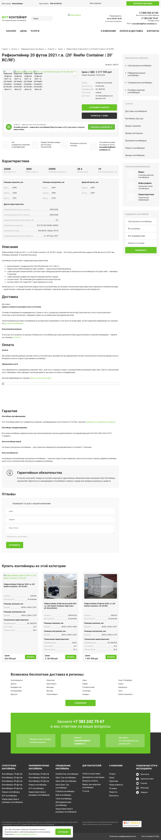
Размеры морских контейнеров (136, 91)
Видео (141, 172)
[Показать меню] (3, 31)
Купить (30, 657)
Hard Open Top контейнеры (62, 786)
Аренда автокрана (134, 133)
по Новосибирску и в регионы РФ (128, 742)
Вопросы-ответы (90, 780)
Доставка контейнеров (136, 111)
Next (14, 71)
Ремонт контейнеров (135, 148)
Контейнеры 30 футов (12, 781)
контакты (16, 337)
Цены (23, 30)
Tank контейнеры (64, 798)
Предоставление (133, 126)
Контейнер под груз (134, 118)
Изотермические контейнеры (63, 803)
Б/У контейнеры (9, 795)
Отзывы (113, 788)
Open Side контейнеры (66, 781)
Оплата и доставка (131, 30)
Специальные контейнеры (140, 82)
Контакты (153, 30)
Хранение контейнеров (136, 140)
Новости (113, 792)
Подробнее (80, 703)
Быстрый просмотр (20, 576)
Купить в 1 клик (99, 115)
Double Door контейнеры (67, 773)
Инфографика (145, 183)
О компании (108, 30)
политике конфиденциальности (25, 834)
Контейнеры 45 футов (12, 788)
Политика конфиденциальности (122, 836)
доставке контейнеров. (13, 323)
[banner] (80, 22)
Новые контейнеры (11, 792)
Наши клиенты (116, 784)
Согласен (63, 832)
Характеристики (146, 194)
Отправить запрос (99, 107)
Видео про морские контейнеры (91, 786)
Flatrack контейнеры (65, 791)
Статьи (85, 791)
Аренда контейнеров (135, 155)
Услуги (35, 30)
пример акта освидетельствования (100, 422)
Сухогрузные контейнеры (139, 65)
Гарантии (113, 781)
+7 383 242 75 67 (149, 18)
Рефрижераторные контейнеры (136, 74)
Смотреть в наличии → (101, 127)
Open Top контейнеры (66, 777)
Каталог (11, 30)
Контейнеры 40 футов (12, 784)
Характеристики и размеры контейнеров (12, 800)
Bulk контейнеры (63, 795)
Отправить (14, 545)
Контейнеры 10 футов (12, 773)
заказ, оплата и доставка (40, 378)
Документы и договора (93, 777)
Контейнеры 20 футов (12, 777)
